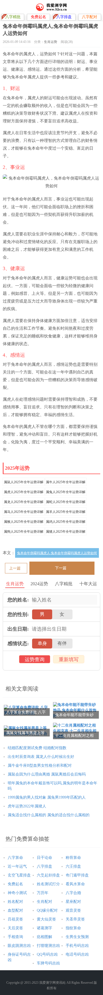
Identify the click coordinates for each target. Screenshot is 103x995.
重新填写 (69, 659)
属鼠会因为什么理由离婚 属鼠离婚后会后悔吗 (47, 774)
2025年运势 (17, 468)
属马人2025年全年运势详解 (23, 512)
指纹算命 (73, 928)
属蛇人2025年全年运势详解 (65, 502)
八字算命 (15, 858)
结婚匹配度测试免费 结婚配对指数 (37, 748)
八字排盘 (44, 866)
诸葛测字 (44, 928)
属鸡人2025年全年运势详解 (65, 522)
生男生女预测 (77, 937)
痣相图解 (44, 937)
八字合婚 (73, 893)
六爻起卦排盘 (48, 875)
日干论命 (44, 858)
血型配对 (15, 910)
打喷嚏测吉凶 (48, 946)
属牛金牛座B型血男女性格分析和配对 (40, 765)
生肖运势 (50, 42)
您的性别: (18, 614)
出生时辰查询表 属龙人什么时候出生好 (41, 757)
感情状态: (18, 643)
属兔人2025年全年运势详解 (65, 492)
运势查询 (34, 659)
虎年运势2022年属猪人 (27, 806)
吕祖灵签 (15, 919)
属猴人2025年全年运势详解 (23, 522)
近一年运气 (17, 866)
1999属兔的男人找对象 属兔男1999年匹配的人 (47, 797)
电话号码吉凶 (77, 954)
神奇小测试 (17, 893)
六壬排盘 (73, 866)
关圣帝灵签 (75, 919)
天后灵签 (15, 928)
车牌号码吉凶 (48, 963)
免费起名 (15, 884)
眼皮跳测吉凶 (19, 946)
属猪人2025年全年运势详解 (65, 532)
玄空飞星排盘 (19, 875)
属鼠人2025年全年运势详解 (23, 482)
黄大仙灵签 (46, 919)
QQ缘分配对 (47, 910)
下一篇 (60, 568)
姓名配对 (15, 902)
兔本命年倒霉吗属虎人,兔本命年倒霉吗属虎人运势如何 (57, 553)
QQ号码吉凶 (47, 954)
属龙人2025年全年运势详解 (23, 502)
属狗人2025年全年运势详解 (23, 532)
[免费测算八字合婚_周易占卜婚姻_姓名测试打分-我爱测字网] (51, 7)
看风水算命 (75, 884)
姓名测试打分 (48, 884)
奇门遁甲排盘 (77, 875)
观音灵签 (73, 910)
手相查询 (15, 937)
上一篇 (15, 568)
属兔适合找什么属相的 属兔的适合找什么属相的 (49, 815)
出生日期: (18, 629)
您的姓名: (18, 600)
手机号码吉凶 (77, 946)
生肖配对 (44, 902)
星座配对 (73, 902)
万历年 (42, 893)
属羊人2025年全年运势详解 (65, 512)
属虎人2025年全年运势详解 (23, 492)
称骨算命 (73, 858)
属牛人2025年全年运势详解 (65, 482)
